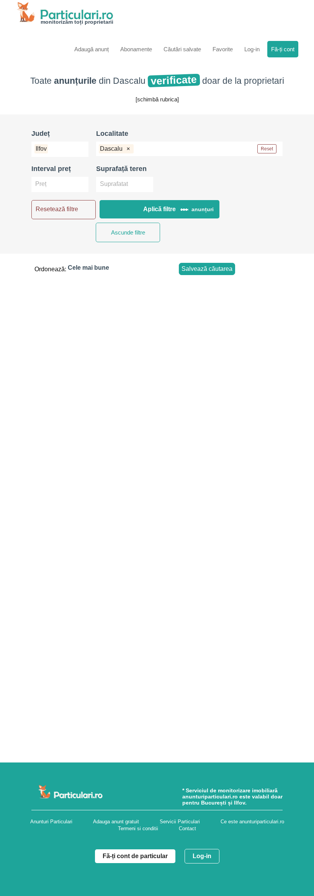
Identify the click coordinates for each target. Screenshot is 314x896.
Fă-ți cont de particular (135, 856)
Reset (267, 149)
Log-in (202, 856)
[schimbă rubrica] (157, 99)
